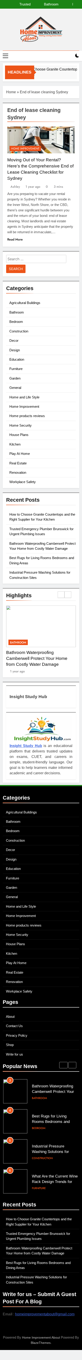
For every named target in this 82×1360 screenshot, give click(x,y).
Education (16, 359)
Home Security (20, 425)
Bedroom (16, 322)
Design (14, 350)
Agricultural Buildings (24, 303)
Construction (18, 331)
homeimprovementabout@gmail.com (44, 1314)
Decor (13, 340)
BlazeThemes (41, 1343)
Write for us (14, 1054)
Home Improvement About (41, 1337)
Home (11, 92)
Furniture (16, 369)
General (15, 388)
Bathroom (16, 312)
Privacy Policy (16, 1035)
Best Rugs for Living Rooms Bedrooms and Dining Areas (35, 4)
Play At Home (19, 454)
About (10, 1016)
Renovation (17, 472)
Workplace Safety (22, 482)
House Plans (18, 435)
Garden (14, 378)
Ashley (15, 186)
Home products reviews (27, 416)
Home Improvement (25, 149)
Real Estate (18, 463)
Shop (10, 1045)
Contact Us (14, 1026)
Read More (15, 239)
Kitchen (14, 444)
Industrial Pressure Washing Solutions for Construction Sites (50, 1122)
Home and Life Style (24, 397)
